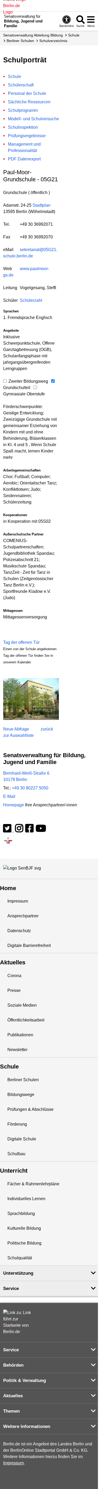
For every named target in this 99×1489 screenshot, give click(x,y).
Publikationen (20, 1035)
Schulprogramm (23, 110)
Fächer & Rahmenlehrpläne (33, 1184)
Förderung (17, 1124)
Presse (14, 990)
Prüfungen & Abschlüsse (30, 1109)
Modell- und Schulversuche (33, 119)
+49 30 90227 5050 (30, 788)
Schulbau (16, 1154)
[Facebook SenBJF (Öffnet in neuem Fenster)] (29, 830)
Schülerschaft (21, 85)
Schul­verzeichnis (53, 41)
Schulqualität (19, 1258)
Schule (73, 35)
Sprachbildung (21, 1213)
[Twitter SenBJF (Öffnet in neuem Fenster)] (8, 830)
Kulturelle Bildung (24, 1228)
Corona (14, 975)
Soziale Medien (22, 1005)
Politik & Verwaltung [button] (24, 1380)
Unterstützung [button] (18, 1273)
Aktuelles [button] (13, 1395)
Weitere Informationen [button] (26, 1426)
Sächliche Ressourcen (29, 102)
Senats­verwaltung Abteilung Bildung (33, 35)
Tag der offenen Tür (21, 642)
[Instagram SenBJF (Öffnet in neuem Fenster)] (19, 830)
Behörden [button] (13, 1365)
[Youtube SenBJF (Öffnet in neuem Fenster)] (41, 830)
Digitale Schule (21, 1139)
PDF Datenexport (24, 159)
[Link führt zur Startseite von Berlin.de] (19, 1322)
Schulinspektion (23, 127)
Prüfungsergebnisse (27, 135)
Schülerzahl (31, 300)
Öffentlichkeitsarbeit (25, 1020)
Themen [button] (11, 1411)
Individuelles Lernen (26, 1198)
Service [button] (11, 1288)
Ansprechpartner (23, 916)
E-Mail (9, 796)
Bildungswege (20, 1094)
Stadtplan (41, 205)
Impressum (17, 901)
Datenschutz (19, 930)
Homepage (40, 805)
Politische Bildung (24, 1243)
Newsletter (17, 1049)
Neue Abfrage (16, 729)
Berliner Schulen (20, 41)
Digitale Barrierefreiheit (29, 945)
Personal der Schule (27, 93)
